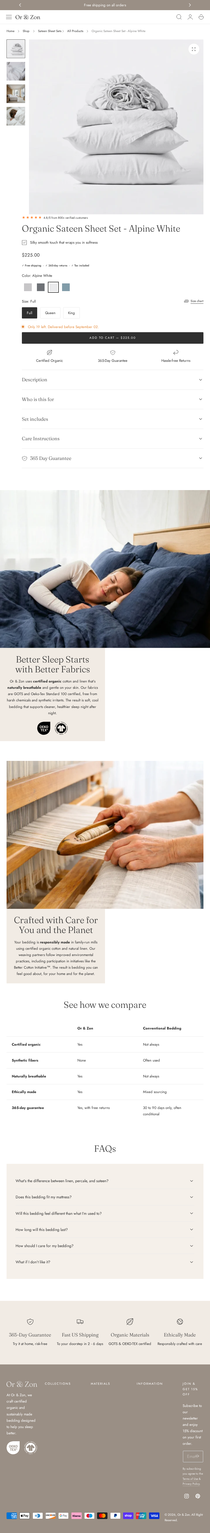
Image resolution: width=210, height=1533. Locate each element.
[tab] (16, 48)
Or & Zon (183, 1514)
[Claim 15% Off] (197, 1456)
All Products (75, 31)
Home (10, 31)
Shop (26, 31)
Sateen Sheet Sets (50, 31)
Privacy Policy (191, 1484)
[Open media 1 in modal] (194, 49)
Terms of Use (191, 1479)
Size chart (197, 301)
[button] (9, 17)
